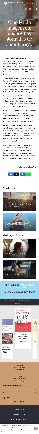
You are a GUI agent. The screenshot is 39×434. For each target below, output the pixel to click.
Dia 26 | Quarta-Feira (15, 253)
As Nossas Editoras (19, 369)
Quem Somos (19, 365)
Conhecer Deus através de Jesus (19, 337)
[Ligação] (19, 288)
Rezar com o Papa (19, 378)
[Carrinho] (30, 8)
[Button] (26, 9)
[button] (21, 9)
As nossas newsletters (12, 385)
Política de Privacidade (19, 414)
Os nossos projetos (19, 367)
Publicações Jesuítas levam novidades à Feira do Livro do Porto (18, 225)
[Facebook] (15, 401)
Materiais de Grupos (19, 381)
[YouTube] (21, 401)
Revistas (19, 376)
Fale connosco (19, 409)
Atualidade (19, 372)
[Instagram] (24, 402)
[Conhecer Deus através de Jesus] (19, 320)
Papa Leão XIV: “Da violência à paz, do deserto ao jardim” (19, 205)
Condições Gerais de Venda (19, 419)
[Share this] (11, 174)
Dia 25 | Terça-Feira (14, 274)
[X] (18, 401)
